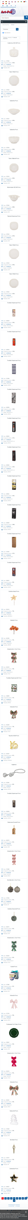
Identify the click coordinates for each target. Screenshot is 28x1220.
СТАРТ (3, 5)
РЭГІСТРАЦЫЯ (12, 5)
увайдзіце (8, 64)
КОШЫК (16, 5)
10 (14, 1200)
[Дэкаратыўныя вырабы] (8, 14)
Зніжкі (12, 24)
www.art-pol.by (5, 24)
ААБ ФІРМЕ (11, 1206)
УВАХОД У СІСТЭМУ (7, 5)
